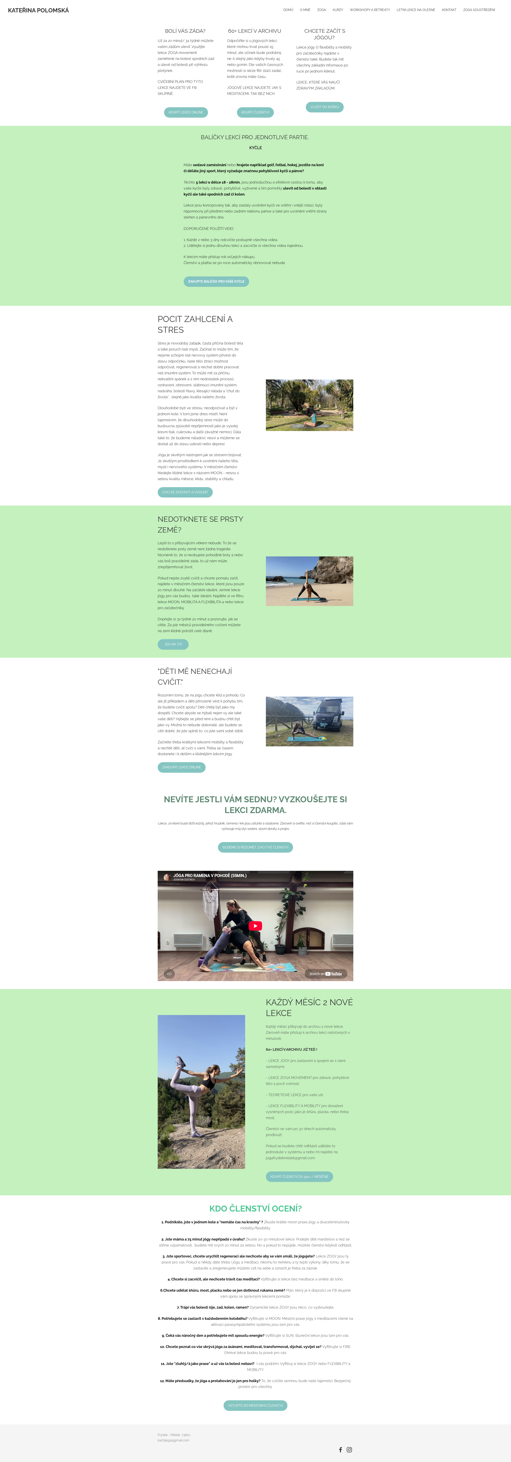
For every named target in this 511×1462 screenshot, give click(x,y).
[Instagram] (349, 1449)
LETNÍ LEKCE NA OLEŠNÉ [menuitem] (416, 10)
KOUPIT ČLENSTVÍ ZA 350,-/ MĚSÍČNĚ (299, 1177)
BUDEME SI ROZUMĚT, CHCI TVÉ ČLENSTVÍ (255, 847)
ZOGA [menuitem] (321, 10)
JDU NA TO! (173, 644)
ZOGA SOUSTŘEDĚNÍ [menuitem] (479, 10)
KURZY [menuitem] (338, 10)
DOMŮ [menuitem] (288, 10)
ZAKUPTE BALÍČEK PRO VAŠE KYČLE (216, 281)
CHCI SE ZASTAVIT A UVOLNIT (185, 492)
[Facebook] (341, 1449)
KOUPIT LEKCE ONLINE (186, 112)
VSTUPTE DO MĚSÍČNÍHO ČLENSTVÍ (255, 1405)
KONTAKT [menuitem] (449, 10)
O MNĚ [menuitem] (305, 10)
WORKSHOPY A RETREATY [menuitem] (370, 10)
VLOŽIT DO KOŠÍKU (324, 107)
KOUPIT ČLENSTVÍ (255, 112)
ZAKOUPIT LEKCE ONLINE (181, 767)
